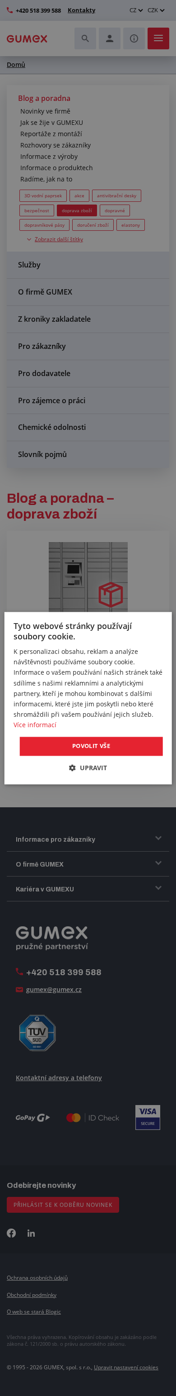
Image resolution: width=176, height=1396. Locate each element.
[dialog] (88, 698)
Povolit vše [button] (91, 746)
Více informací (35, 724)
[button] (88, 767)
